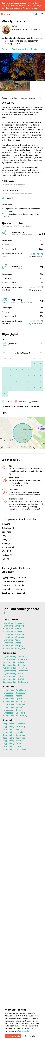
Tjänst (4, 339)
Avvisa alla (30, 1036)
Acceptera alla (13, 1036)
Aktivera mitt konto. (31, 8)
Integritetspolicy (23, 1031)
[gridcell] (34, 364)
